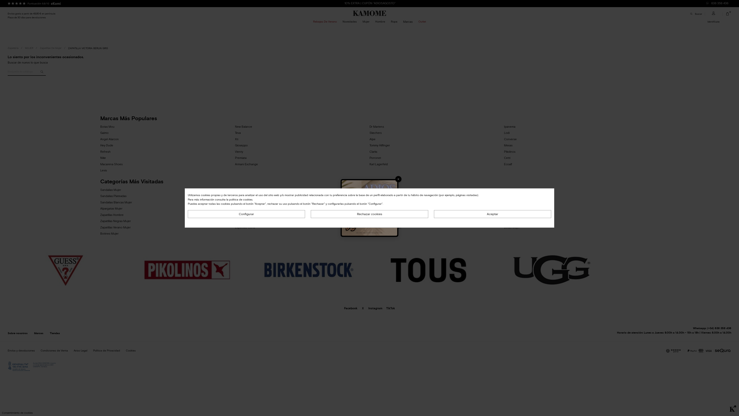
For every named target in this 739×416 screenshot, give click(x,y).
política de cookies (240, 199)
